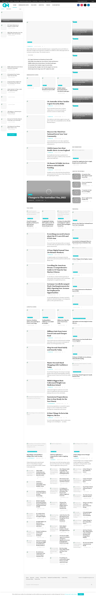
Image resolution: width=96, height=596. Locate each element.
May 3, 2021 (62, 522)
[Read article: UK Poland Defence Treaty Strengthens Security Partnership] (31, 494)
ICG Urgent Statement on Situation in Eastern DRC (40, 59)
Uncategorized (77, 371)
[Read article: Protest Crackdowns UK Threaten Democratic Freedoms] (31, 534)
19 (80, 244)
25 (67, 459)
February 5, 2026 (40, 518)
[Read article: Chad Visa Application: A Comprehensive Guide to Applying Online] (60, 448)
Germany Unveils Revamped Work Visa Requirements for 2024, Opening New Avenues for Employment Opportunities (58, 288)
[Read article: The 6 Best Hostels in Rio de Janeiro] (77, 497)
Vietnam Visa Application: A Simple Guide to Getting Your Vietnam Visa (64, 505)
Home (14, 5)
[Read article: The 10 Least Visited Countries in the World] (77, 545)
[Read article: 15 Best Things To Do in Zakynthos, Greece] (77, 523)
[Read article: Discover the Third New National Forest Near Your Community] (36, 137)
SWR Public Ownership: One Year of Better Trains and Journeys (43, 61)
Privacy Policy (16, 1)
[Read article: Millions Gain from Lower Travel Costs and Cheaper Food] (36, 336)
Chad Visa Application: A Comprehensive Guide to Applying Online (59, 456)
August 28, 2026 (61, 93)
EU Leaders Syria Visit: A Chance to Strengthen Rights (41, 515)
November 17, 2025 (58, 417)
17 (63, 254)
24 (59, 294)
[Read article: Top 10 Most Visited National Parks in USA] (77, 489)
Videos (48, 5)
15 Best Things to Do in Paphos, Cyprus (82, 259)
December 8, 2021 (87, 539)
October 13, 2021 (87, 547)
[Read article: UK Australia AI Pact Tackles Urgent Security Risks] (36, 107)
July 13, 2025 (45, 227)
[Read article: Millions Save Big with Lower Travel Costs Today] (64, 314)
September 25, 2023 (64, 497)
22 (92, 179)
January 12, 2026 (59, 403)
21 (91, 185)
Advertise (7, 1)
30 (56, 240)
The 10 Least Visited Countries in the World (88, 544)
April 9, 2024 (63, 544)
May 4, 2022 (85, 517)
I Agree (81, 594)
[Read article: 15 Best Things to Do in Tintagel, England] (83, 448)
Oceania (30, 42)
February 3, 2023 (87, 498)
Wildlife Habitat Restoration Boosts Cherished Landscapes (42, 63)
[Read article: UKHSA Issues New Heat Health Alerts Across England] (36, 153)
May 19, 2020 (86, 491)
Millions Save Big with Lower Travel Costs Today (63, 321)
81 (80, 164)
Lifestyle (41, 5)
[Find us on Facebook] (78, 5)
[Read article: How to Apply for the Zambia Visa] (76, 200)
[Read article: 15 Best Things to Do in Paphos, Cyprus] (82, 252)
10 (37, 478)
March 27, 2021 (60, 459)
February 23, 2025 (86, 179)
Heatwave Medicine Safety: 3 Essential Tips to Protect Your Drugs (33, 321)
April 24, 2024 (63, 532)
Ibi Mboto (53, 459)
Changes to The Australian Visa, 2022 (47, 197)
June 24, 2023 (76, 260)
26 (84, 526)
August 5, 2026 (57, 387)
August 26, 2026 (57, 152)
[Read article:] (49, 32)
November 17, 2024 (52, 294)
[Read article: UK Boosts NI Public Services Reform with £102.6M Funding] (36, 168)
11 (60, 511)
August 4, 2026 (40, 558)
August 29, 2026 (37, 46)
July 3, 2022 (85, 483)
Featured (75, 38)
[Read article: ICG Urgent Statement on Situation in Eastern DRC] (48, 82)
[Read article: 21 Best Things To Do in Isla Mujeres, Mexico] (36, 418)
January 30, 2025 (51, 274)
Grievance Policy (42, 1)
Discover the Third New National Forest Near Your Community (57, 134)
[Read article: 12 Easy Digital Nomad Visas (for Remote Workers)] (36, 255)
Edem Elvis (30, 46)
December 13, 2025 (41, 547)
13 (67, 544)
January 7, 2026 (30, 227)
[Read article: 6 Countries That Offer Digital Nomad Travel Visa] (76, 177)
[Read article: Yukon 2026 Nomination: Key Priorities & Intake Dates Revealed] (31, 473)
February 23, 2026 (40, 476)
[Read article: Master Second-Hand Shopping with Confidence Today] (36, 368)
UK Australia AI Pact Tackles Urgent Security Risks (40, 65)
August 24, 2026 (46, 325)
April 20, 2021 (76, 164)
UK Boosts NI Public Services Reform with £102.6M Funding (58, 165)
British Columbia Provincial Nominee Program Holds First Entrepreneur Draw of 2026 (41, 503)
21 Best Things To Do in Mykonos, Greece (87, 470)
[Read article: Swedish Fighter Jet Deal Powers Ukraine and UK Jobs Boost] (31, 524)
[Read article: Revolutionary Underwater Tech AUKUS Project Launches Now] (31, 554)
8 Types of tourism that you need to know (87, 480)
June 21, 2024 (85, 193)
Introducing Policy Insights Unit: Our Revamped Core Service (42, 67)
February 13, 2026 (39, 458)
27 (49, 227)
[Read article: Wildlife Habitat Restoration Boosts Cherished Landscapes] (64, 82)
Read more (31, 55)
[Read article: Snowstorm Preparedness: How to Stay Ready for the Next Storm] (36, 402)
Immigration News (24, 5)
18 (58, 274)
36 (66, 417)
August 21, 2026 (61, 325)
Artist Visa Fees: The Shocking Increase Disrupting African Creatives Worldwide (65, 518)
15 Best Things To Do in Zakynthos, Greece (87, 522)
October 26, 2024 (87, 473)
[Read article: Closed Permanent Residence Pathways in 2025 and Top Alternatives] (33, 215)
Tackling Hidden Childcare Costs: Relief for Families (48, 321)
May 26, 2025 (60, 227)
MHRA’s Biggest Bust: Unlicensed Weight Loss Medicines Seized (56, 383)
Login (92, 1)
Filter (20, 9)
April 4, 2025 (57, 254)
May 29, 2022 (75, 244)
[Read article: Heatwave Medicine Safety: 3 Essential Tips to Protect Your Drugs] (33, 314)
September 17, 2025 (39, 200)
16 (35, 227)
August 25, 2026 (57, 169)
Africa (44, 85)
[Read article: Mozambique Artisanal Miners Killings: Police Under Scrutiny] (37, 448)
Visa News (33, 5)
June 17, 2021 (62, 554)
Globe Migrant (51, 403)
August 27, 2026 (57, 116)
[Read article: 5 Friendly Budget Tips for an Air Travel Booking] (77, 515)
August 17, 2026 (57, 369)
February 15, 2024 (64, 483)
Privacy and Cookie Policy (71, 594)
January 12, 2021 (63, 475)
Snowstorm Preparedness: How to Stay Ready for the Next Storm (57, 399)
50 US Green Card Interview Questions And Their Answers (65, 480)
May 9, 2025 (50, 240)
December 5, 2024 (86, 185)
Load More (12, 134)
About (3, 1)
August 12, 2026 (40, 527)
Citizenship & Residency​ (79, 318)
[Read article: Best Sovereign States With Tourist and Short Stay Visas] (54, 550)
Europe (60, 85)
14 (45, 200)
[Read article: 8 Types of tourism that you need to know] (77, 481)
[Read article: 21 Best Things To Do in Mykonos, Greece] (77, 471)
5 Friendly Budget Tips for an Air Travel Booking (87, 514)
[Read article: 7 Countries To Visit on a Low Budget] (76, 192)
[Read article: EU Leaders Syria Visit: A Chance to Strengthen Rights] (31, 516)
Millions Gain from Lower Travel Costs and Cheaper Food (57, 333)
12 (90, 193)
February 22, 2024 (64, 510)
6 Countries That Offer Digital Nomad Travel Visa (87, 176)
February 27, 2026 (40, 508)
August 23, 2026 (40, 497)
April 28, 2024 (85, 201)
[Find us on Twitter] (85, 5)
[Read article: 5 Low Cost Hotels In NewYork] (76, 185)
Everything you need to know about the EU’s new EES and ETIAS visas (58, 236)
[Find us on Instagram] (81, 5)
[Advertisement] (12, 51)
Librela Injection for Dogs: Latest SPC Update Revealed (41, 69)
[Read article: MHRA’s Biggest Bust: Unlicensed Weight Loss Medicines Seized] (36, 386)
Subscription (56, 5)
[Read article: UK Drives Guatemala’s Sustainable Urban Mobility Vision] (31, 484)
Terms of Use (48, 1)
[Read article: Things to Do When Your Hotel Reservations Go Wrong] (77, 505)
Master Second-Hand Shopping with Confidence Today (57, 365)
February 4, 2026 (40, 537)
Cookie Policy (35, 1)
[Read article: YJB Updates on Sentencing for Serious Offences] (82, 314)
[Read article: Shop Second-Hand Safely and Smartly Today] (36, 353)
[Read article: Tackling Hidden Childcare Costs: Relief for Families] (48, 314)
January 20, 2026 (76, 378)
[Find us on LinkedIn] (88, 5)
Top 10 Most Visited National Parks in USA (88, 488)
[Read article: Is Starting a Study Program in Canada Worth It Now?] (82, 368)
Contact (11, 1)
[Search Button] (93, 5)
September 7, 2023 (84, 458)
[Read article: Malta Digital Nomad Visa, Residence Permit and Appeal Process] (54, 528)
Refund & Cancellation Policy (25, 1)
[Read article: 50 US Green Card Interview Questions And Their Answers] (54, 481)
